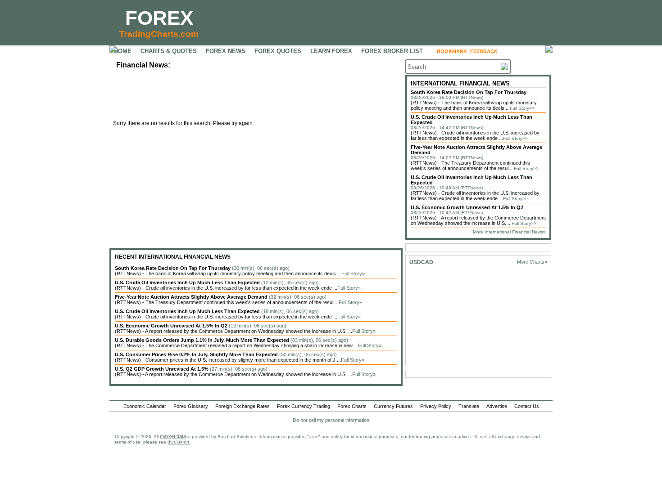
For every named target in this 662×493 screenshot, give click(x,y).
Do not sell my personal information (331, 420)
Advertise (496, 406)
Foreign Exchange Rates (242, 406)
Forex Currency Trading (303, 406)
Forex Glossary (190, 406)
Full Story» (353, 273)
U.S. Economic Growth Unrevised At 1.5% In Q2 (467, 207)
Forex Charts (352, 406)
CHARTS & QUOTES (169, 51)
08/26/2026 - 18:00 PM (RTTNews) (447, 97)
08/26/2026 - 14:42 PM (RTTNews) (447, 127)
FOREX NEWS (225, 51)
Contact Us (526, 406)
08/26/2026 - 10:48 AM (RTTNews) (447, 187)
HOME (122, 51)
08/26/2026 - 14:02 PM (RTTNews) (447, 157)
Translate (468, 406)
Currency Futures (393, 406)
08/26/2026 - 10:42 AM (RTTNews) (447, 212)
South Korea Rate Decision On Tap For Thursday (468, 92)
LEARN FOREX (331, 51)
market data (173, 436)
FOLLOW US (520, 51)
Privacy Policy (435, 406)
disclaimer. (179, 441)
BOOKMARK (452, 51)
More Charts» (532, 261)
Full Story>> (522, 108)
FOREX (159, 18)
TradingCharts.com (159, 34)
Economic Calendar (144, 406)
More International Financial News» (509, 231)
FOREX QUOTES (277, 51)
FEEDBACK (484, 51)
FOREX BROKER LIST (392, 51)
